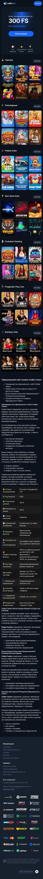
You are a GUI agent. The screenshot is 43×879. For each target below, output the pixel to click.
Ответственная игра (10, 769)
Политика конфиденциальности (14, 772)
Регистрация (21, 34)
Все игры (37, 61)
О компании (7, 747)
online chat (18, 786)
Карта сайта (7, 774)
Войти (37, 3)
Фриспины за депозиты (11, 758)
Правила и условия (9, 766)
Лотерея (6, 755)
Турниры (6, 752)
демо (8, 81)
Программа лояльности (11, 750)
